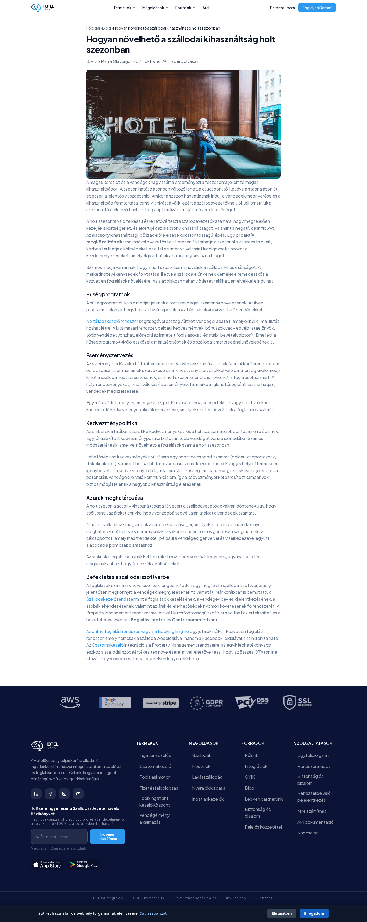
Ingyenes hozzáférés (108, 836)
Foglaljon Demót (317, 7)
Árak (207, 7)
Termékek (122, 7)
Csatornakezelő (108, 645)
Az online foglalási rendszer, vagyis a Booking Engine (137, 631)
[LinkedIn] (36, 793)
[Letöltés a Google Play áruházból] (83, 864)
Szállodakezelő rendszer (114, 321)
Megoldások (153, 7)
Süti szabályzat (153, 913)
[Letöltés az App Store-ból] (47, 864)
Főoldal (93, 27)
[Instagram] (64, 793)
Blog (106, 27)
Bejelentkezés (282, 7)
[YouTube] (78, 793)
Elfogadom (314, 913)
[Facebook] (50, 793)
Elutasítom (282, 913)
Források (183, 7)
